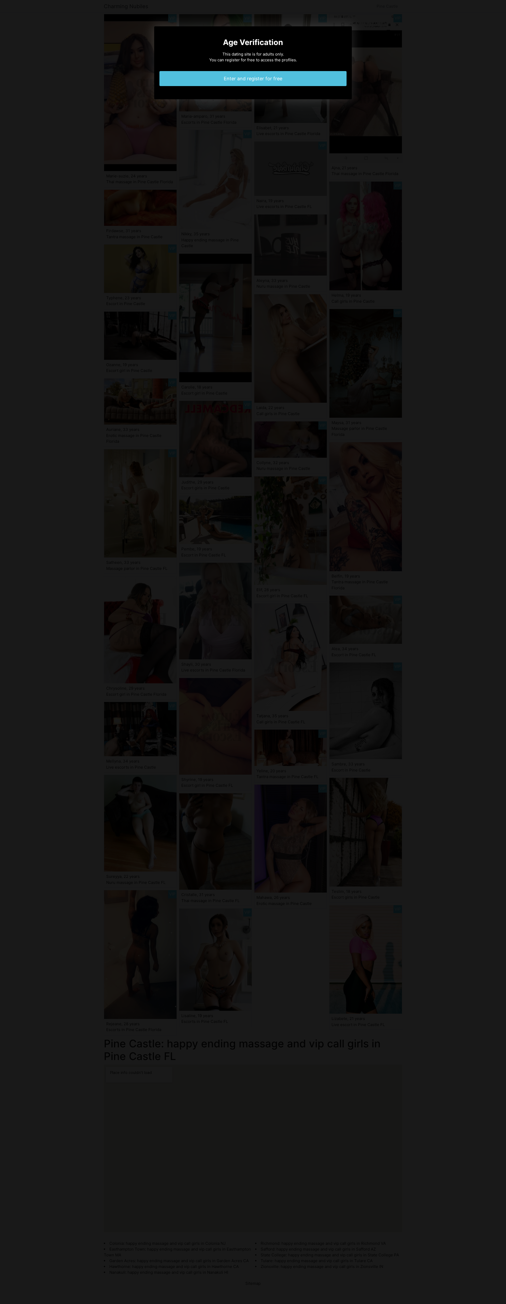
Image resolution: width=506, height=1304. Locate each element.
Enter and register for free (253, 78)
